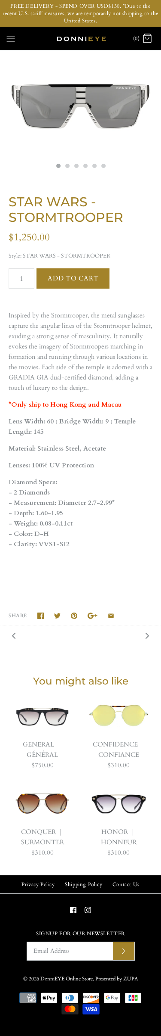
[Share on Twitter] (57, 616)
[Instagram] (88, 910)
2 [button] (67, 166)
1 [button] (58, 166)
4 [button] (85, 166)
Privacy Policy (38, 884)
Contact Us (126, 884)
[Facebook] (73, 910)
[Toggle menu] (10, 38)
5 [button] (94, 166)
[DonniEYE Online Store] (80, 38)
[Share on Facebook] (40, 616)
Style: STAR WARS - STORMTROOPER (59, 256)
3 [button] (76, 166)
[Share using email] (111, 616)
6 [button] (103, 166)
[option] (80, 104)
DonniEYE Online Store (66, 978)
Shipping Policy (83, 884)
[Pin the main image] (74, 616)
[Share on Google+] (92, 616)
